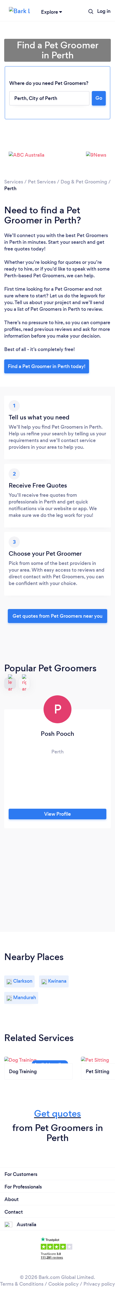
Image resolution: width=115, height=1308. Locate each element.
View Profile (57, 814)
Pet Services (42, 181)
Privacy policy (99, 1284)
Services (13, 181)
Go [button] (98, 98)
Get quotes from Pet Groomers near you (57, 616)
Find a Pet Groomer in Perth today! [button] (46, 366)
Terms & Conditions (22, 1284)
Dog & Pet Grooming (84, 181)
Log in (104, 11)
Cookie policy (63, 1284)
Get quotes (57, 1113)
